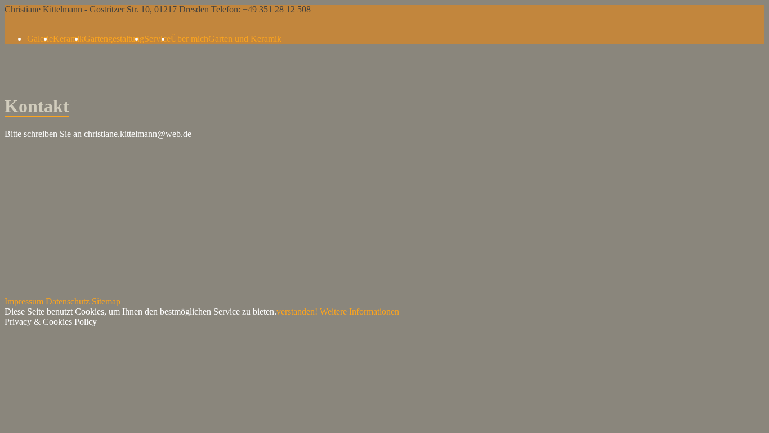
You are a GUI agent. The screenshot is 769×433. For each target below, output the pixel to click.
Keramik (68, 38)
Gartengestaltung (114, 38)
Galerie (40, 38)
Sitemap (106, 301)
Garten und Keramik (244, 38)
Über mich (189, 38)
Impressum (24, 301)
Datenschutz (68, 301)
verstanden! (297, 311)
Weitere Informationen (359, 311)
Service (157, 38)
